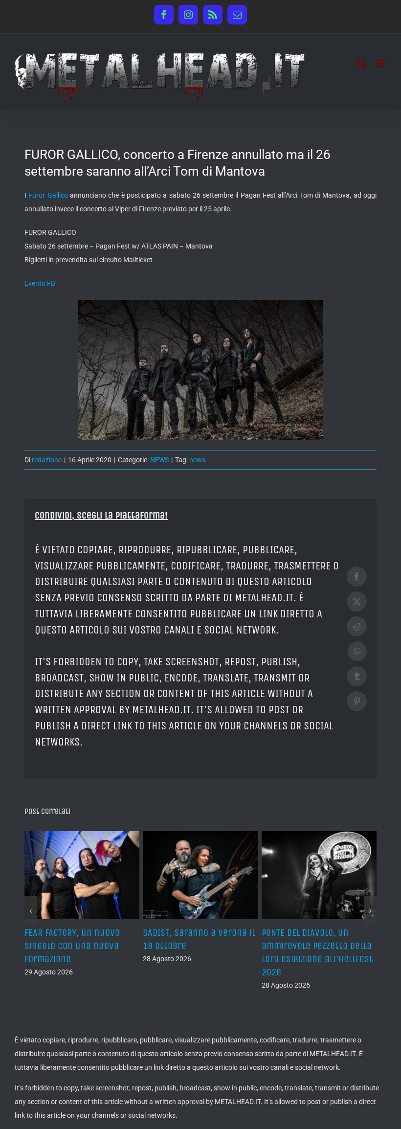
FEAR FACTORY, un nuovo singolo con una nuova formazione (309, 946)
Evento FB (39, 283)
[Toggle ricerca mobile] (361, 63)
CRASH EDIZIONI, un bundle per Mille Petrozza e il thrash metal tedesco (196, 946)
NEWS (159, 460)
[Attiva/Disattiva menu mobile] (381, 63)
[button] (30, 911)
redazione (47, 460)
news (197, 460)
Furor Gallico (47, 195)
